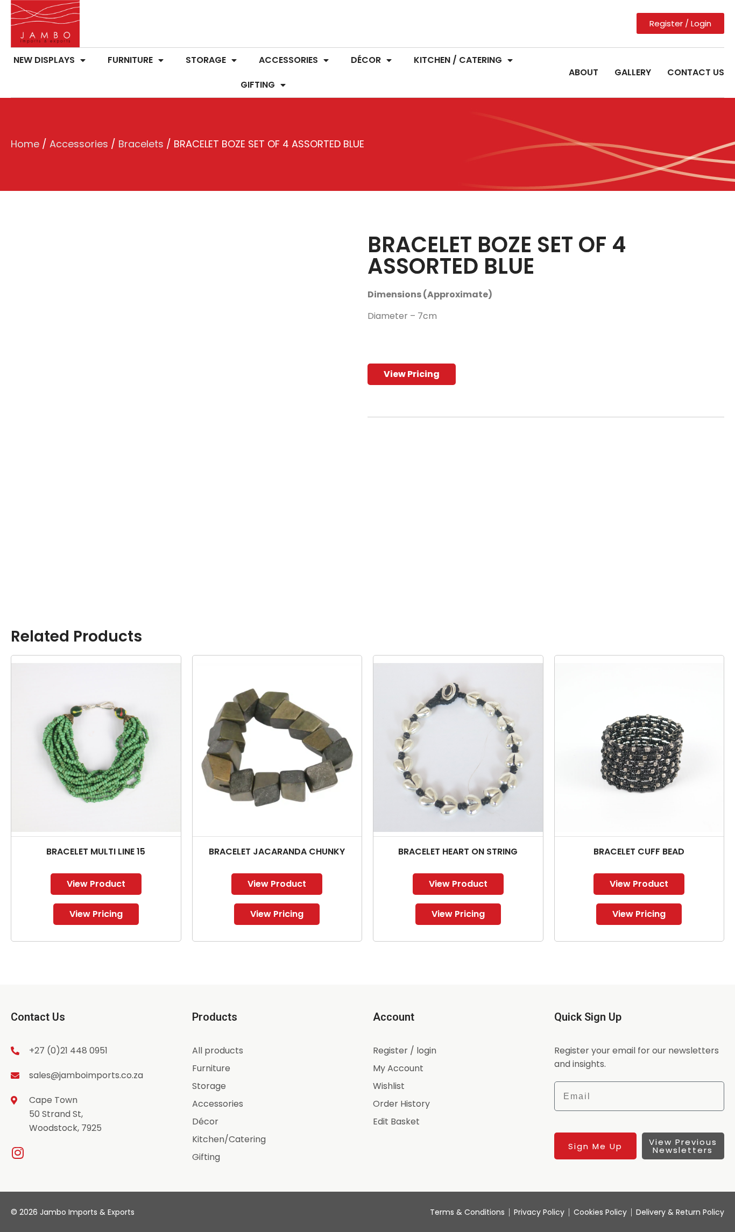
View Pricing (412, 374)
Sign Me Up (595, 1146)
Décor (366, 60)
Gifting (258, 85)
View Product (96, 884)
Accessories (288, 60)
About (583, 72)
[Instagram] (17, 1152)
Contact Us (695, 72)
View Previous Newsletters (683, 1146)
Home (25, 144)
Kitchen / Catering (458, 60)
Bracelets (141, 144)
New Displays (44, 60)
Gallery (632, 72)
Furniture (130, 60)
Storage (206, 60)
